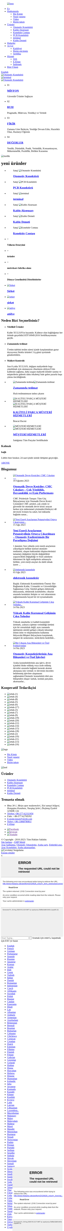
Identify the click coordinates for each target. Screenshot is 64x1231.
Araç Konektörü (9, 847)
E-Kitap (17, 61)
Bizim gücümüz (20, 51)
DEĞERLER (15, 142)
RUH (10, 107)
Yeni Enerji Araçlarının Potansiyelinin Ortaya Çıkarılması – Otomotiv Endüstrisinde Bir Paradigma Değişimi (34, 535)
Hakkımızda (13, 11)
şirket (10, 302)
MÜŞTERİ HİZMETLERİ (29, 434)
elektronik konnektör (26, 577)
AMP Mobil (19, 842)
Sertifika (17, 54)
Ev (8, 8)
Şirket (10, 291)
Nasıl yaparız (19, 16)
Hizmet (10, 56)
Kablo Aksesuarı (21, 30)
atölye (10, 313)
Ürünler (10, 24)
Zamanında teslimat (25, 387)
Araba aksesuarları (26, 847)
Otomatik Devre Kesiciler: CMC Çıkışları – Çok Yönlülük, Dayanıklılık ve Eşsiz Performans (33, 489)
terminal (17, 38)
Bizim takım (19, 22)
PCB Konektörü (20, 35)
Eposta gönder (8, 853)
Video (16, 19)
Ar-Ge (10, 46)
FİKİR (11, 123)
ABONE (5, 463)
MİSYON (13, 90)
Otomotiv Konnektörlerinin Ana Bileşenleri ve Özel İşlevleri (33, 655)
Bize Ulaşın (12, 67)
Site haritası (6, 842)
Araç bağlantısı (8, 845)
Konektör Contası (21, 32)
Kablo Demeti (19, 40)
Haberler (11, 43)
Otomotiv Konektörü (23, 27)
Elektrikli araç (55, 845)
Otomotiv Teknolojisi (26, 845)
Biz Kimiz (18, 14)
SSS (15, 59)
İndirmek (17, 64)
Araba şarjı (43, 845)
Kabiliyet (17, 48)
